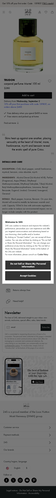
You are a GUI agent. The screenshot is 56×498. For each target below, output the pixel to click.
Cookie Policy (42, 255)
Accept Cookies (28, 275)
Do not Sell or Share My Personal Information (28, 265)
